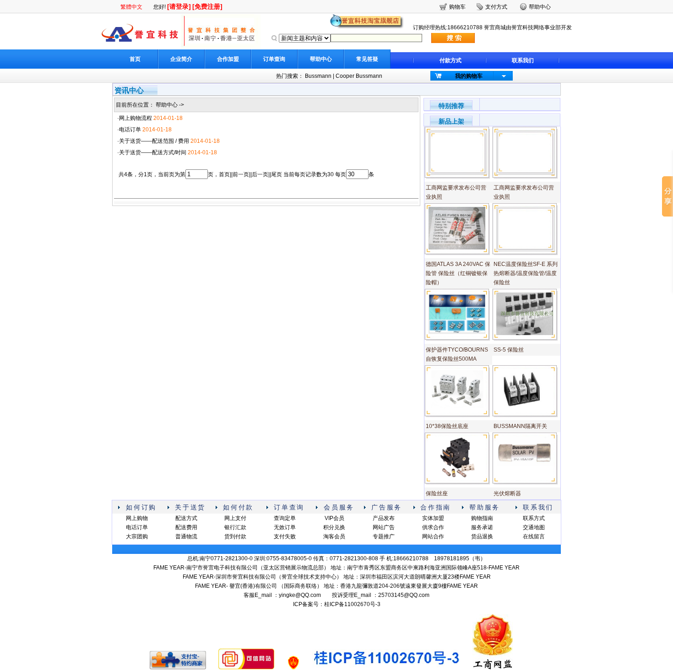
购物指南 (482, 518)
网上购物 (137, 518)
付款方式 (450, 60)
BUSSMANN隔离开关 (520, 426)
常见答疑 (367, 59)
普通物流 (186, 536)
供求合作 (433, 527)
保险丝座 (437, 493)
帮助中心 (321, 59)
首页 (135, 59)
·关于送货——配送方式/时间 (151, 152)
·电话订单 (129, 129)
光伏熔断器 (507, 493)
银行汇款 (235, 527)
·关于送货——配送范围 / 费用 (153, 141)
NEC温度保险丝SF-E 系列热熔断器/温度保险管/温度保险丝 (526, 273)
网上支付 (235, 518)
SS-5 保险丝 (509, 350)
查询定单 (285, 518)
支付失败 (285, 536)
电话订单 (137, 527)
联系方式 (534, 518)
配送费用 (186, 527)
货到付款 (235, 536)
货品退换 (482, 536)
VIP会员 (334, 518)
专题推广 (384, 536)
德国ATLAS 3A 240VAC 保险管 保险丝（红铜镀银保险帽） (458, 273)
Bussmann (318, 76)
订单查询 (274, 59)
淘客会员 (334, 536)
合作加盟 (228, 59)
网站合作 (433, 536)
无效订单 (285, 527)
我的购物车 (469, 76)
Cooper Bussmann (359, 76)
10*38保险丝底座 (447, 426)
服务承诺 (482, 527)
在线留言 (534, 536)
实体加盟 (433, 518)
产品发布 (384, 518)
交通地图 (534, 527)
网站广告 (384, 527)
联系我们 (523, 60)
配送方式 (186, 518)
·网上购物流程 (134, 118)
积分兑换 (334, 527)
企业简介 (181, 59)
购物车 (457, 7)
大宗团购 (137, 536)
